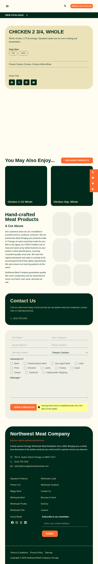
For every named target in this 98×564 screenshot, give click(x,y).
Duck (77, 368)
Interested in (17, 359)
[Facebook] (12, 522)
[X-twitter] (21, 522)
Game (17, 372)
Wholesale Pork (17, 510)
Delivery (44, 504)
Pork (16, 368)
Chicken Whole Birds (41, 64)
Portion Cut (15, 485)
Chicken (27, 64)
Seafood (33, 372)
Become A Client (48, 497)
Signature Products (19, 479)
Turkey (62, 368)
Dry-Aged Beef (62, 363)
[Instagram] (17, 522)
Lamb (47, 368)
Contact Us (46, 491)
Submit (50, 533)
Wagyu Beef (15, 491)
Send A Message (24, 407)
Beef (16, 363)
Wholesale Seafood (50, 485)
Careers (44, 510)
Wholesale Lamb (48, 479)
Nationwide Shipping (56, 372)
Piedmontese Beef (37, 363)
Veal (81, 363)
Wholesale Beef (17, 497)
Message (15, 378)
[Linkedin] (25, 522)
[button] (7, 6)
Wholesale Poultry (18, 504)
